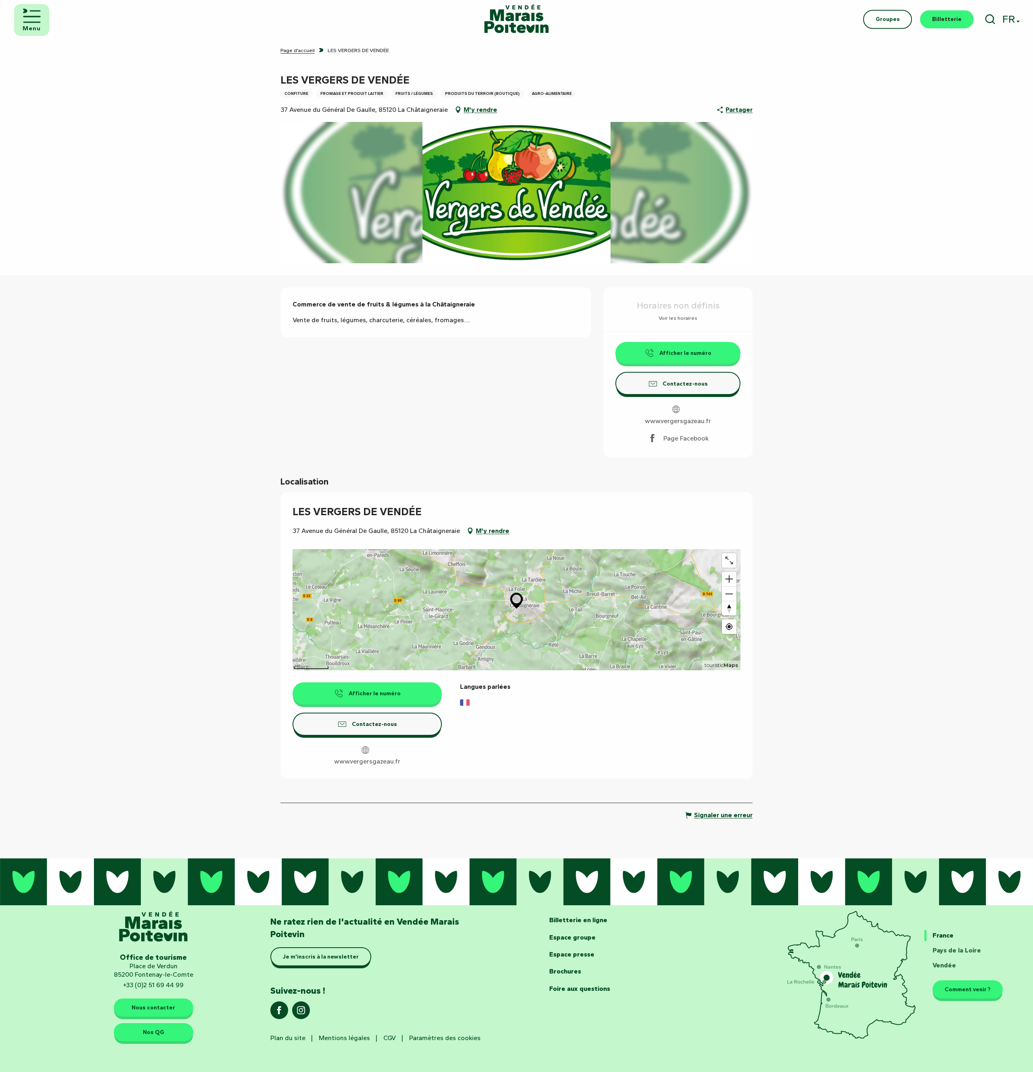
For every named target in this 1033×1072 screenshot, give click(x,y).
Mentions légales (344, 1038)
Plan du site (287, 1038)
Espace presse (571, 954)
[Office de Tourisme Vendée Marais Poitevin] (516, 19)
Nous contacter (153, 1007)
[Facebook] (279, 1013)
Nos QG (153, 1032)
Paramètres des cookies (445, 1038)
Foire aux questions (579, 988)
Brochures (565, 971)
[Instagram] (301, 1013)
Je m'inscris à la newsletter (321, 956)
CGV (389, 1038)
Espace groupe (572, 937)
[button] (990, 19)
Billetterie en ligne (578, 920)
